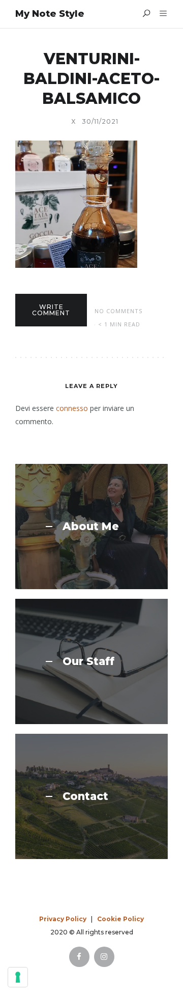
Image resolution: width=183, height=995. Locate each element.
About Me (91, 526)
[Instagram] (104, 957)
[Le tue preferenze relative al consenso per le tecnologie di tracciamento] (17, 977)
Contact (85, 796)
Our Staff (88, 661)
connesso (72, 408)
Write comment (51, 310)
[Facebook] (79, 957)
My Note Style (49, 13)
